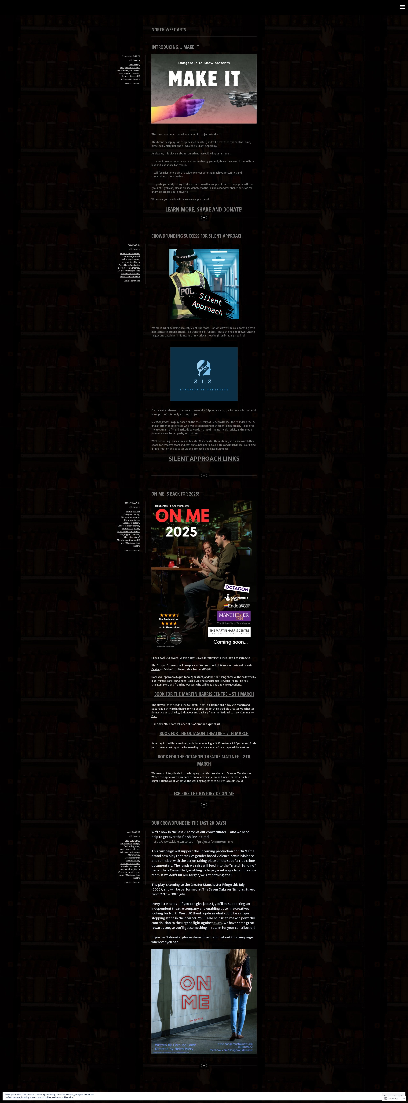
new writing (127, 262)
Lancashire (127, 256)
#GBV (217, 923)
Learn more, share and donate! (204, 209)
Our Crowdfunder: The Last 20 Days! (188, 823)
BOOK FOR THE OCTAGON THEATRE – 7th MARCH (204, 733)
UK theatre (134, 273)
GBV (137, 846)
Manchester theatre (129, 863)
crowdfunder (126, 843)
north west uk (124, 268)
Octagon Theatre (197, 704)
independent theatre (129, 67)
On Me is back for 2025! (175, 493)
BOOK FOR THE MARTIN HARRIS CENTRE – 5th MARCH (204, 694)
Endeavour (186, 712)
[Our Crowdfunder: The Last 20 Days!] (204, 1065)
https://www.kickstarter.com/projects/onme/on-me (192, 842)
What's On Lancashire (130, 276)
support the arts (131, 73)
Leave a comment (132, 83)
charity (136, 514)
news (136, 528)
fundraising (134, 64)
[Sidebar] (402, 7)
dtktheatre (134, 60)
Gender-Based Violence (128, 526)
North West (122, 531)
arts (127, 840)
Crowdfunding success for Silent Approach (197, 236)
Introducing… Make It (175, 47)
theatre (125, 76)
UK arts (133, 76)
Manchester (122, 70)
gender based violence (129, 849)
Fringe (136, 843)
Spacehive (169, 335)
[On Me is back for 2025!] (204, 804)
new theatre (133, 259)
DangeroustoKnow (130, 517)
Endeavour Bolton (131, 523)
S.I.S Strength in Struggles (200, 331)
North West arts (131, 265)
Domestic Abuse (131, 520)
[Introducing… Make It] (204, 217)
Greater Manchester (129, 253)
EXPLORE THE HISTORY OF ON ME (204, 793)
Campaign (134, 840)
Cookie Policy (66, 1097)
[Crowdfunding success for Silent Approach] (204, 475)
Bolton (129, 511)
